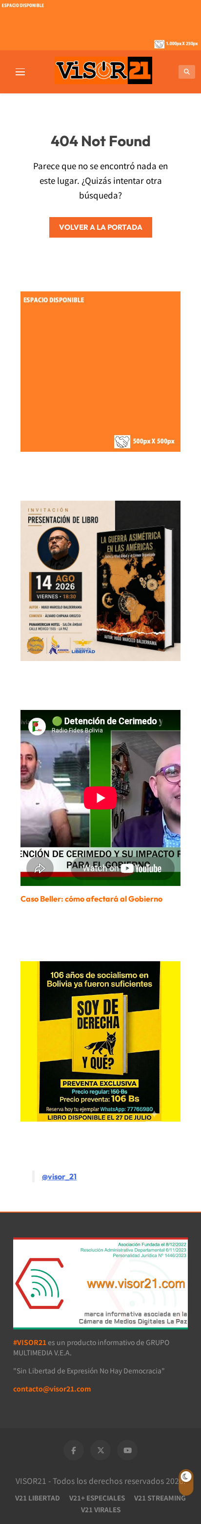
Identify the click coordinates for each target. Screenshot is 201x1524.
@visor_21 (59, 1176)
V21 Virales (101, 1509)
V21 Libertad (37, 1497)
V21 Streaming (160, 1497)
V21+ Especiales (97, 1497)
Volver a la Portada (100, 227)
